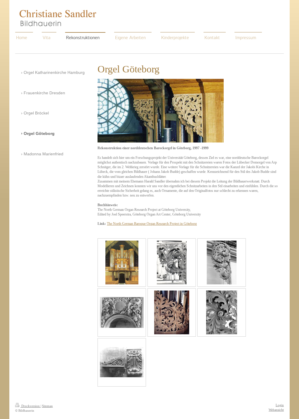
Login (280, 405)
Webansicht (276, 409)
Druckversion (30, 406)
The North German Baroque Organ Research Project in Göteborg (152, 224)
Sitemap (47, 406)
